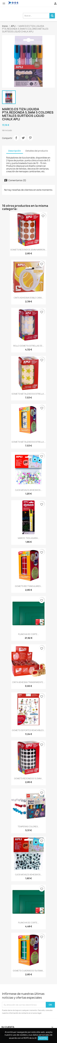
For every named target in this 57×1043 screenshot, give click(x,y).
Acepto (43, 1038)
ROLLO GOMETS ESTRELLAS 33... (28, 345)
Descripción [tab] (14, 150)
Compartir (16, 138)
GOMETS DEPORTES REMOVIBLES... (28, 730)
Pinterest (30, 138)
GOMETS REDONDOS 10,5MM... (28, 778)
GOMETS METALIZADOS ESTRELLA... (28, 394)
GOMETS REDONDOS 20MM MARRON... (28, 249)
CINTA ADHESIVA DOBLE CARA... (28, 297)
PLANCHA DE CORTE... (28, 634)
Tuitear (23, 138)
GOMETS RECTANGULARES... (28, 586)
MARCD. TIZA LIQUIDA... (28, 538)
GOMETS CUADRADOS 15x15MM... (28, 970)
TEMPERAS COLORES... (28, 826)
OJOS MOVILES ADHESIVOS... (28, 490)
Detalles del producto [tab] (36, 150)
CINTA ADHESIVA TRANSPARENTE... (28, 682)
